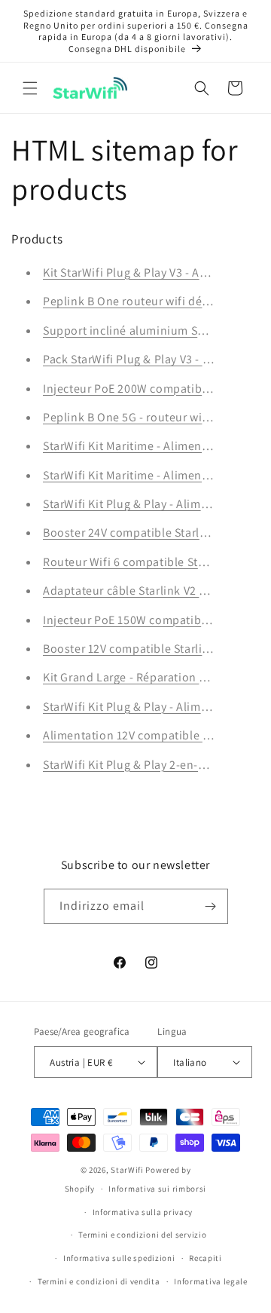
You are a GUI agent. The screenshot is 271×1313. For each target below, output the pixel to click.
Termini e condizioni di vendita (99, 1281)
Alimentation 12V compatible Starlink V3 (151, 735)
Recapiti (205, 1258)
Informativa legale (211, 1281)
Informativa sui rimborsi (157, 1188)
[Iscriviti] (210, 906)
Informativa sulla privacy (143, 1212)
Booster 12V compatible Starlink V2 (137, 648)
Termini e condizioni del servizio (142, 1234)
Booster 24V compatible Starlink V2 (137, 532)
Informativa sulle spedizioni (119, 1258)
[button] (30, 88)
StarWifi (127, 1170)
